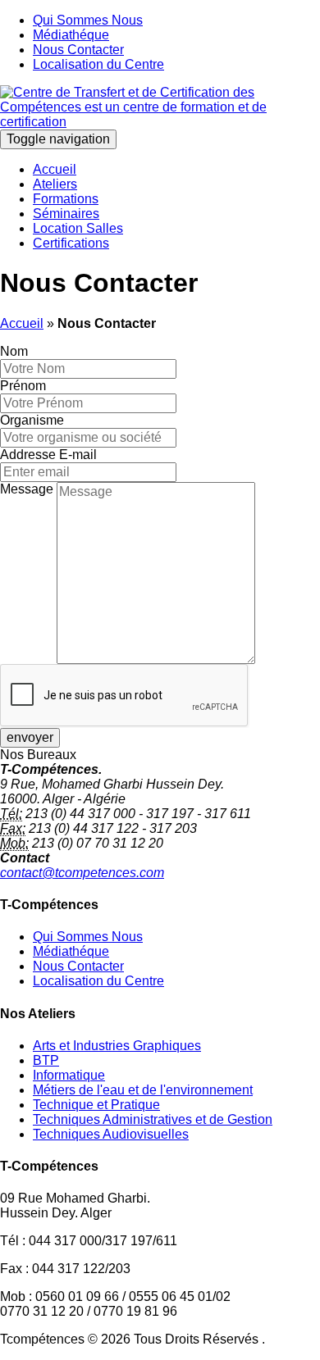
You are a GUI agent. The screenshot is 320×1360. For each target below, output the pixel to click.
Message (26, 489)
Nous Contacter (78, 50)
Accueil (54, 169)
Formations (65, 199)
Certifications (71, 243)
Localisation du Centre (98, 64)
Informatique (69, 1075)
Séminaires (66, 214)
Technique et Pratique (96, 1105)
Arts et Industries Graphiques (117, 1046)
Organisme (32, 420)
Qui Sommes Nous (88, 20)
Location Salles (78, 228)
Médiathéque (71, 35)
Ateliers (55, 184)
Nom (14, 351)
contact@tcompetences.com (82, 873)
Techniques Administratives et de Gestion (152, 1119)
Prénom (23, 386)
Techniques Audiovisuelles (111, 1134)
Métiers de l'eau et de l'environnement (143, 1090)
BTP (46, 1060)
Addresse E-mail (48, 455)
